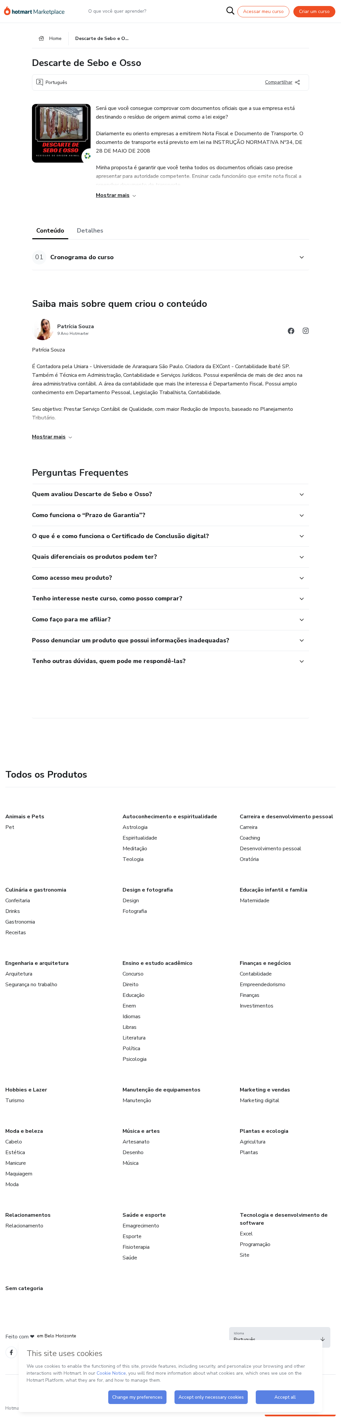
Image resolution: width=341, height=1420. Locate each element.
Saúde (130, 1257)
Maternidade (254, 900)
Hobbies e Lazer (26, 1089)
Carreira (248, 827)
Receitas (15, 932)
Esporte (132, 1236)
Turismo (14, 1100)
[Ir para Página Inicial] (37, 11)
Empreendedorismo (262, 984)
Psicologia (135, 1059)
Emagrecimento (141, 1225)
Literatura (134, 1038)
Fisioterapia (136, 1247)
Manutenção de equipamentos (161, 1089)
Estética (15, 1152)
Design (131, 900)
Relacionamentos (28, 1215)
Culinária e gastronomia (35, 890)
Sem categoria (24, 1288)
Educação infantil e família (273, 890)
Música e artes (141, 1131)
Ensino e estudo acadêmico (157, 963)
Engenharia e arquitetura (37, 963)
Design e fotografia (148, 890)
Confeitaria (17, 900)
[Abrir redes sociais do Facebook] (291, 332)
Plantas (249, 1152)
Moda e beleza (24, 1131)
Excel (246, 1233)
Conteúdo (50, 231)
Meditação (135, 848)
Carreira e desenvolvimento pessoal (286, 816)
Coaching (250, 838)
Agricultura (252, 1141)
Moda (12, 1184)
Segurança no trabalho (31, 984)
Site (244, 1255)
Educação (134, 995)
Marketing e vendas (265, 1089)
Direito (131, 984)
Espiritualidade (140, 838)
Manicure (15, 1163)
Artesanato (136, 1141)
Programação (255, 1244)
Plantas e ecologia (264, 1131)
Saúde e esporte (144, 1215)
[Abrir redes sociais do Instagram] (305, 332)
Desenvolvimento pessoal (270, 848)
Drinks (12, 911)
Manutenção (137, 1100)
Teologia (133, 859)
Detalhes (90, 231)
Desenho (133, 1152)
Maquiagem (18, 1173)
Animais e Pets (24, 816)
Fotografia (135, 911)
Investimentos (256, 1006)
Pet (9, 827)
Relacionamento (24, 1225)
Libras (130, 1027)
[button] (163, 257)
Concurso (133, 974)
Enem (129, 1006)
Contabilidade (256, 974)
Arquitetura (18, 974)
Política (131, 1048)
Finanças (249, 995)
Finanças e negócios (265, 963)
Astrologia (135, 827)
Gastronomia (20, 922)
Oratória (249, 859)
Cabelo (13, 1141)
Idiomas (132, 1016)
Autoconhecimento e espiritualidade (170, 816)
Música (131, 1163)
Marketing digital (259, 1100)
